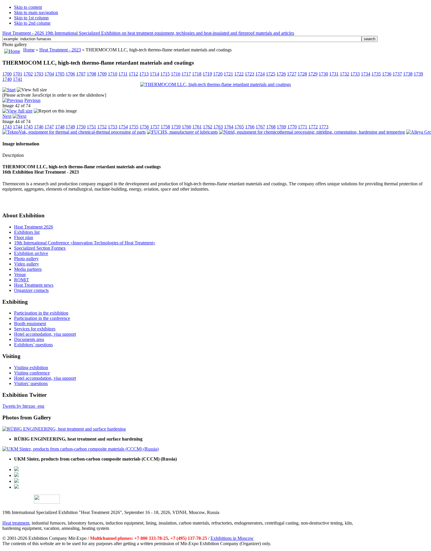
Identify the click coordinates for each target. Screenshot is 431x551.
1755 (133, 126)
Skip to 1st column (31, 17)
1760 (186, 126)
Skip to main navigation (36, 12)
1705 (60, 73)
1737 (397, 73)
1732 (344, 73)
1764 (228, 126)
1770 (292, 126)
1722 (239, 73)
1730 (323, 73)
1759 (176, 126)
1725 (270, 73)
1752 (102, 126)
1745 (28, 126)
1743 (7, 126)
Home (29, 49)
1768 (271, 126)
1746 (38, 126)
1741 (17, 79)
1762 (207, 126)
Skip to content (28, 7)
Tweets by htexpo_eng (23, 406)
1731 (334, 73)
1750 (81, 126)
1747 (49, 126)
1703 (38, 73)
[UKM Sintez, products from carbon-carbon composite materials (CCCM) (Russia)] (80, 448)
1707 (81, 73)
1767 (260, 126)
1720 (218, 73)
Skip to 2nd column (32, 23)
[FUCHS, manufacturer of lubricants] (182, 132)
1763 (218, 126)
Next (6, 116)
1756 (144, 126)
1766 (249, 126)
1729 (313, 73)
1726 (281, 73)
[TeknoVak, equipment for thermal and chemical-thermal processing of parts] (74, 132)
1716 (175, 73)
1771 (302, 126)
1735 (376, 73)
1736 (386, 73)
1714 (154, 73)
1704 (49, 73)
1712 (133, 73)
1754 (123, 126)
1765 (239, 126)
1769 (281, 126)
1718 (196, 73)
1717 (186, 73)
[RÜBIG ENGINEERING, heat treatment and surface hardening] (64, 428)
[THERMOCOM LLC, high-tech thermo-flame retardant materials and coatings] (215, 84)
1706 (70, 73)
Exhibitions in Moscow (232, 538)
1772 (313, 126)
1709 (102, 73)
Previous (32, 100)
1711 (123, 73)
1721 (228, 73)
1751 (91, 126)
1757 (154, 126)
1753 (112, 126)
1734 (365, 73)
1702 (28, 73)
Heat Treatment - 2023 (60, 49)
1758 (165, 126)
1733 (355, 73)
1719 (207, 73)
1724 (260, 73)
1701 (17, 73)
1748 (60, 126)
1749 (70, 126)
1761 (197, 126)
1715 (165, 73)
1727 (291, 73)
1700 (7, 73)
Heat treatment (15, 522)
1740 (7, 79)
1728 (302, 73)
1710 (112, 73)
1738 (408, 73)
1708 (91, 73)
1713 (144, 73)
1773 (323, 126)
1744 (17, 126)
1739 (418, 73)
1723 (249, 73)
